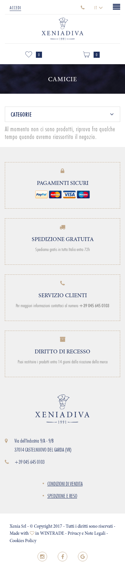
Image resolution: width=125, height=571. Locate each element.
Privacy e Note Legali (86, 534)
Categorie (21, 114)
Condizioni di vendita (65, 484)
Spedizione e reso (62, 496)
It (96, 8)
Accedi (15, 8)
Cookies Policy (23, 541)
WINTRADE (52, 534)
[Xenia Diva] (62, 27)
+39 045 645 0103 (29, 462)
